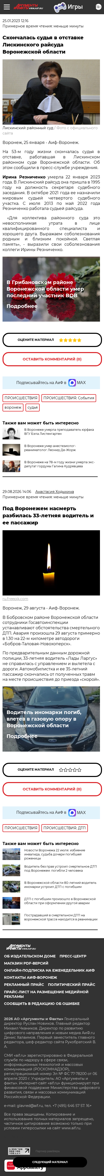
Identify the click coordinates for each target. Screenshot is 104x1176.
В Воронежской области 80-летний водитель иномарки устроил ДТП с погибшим (60, 885)
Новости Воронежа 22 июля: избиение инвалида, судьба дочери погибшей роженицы (54, 854)
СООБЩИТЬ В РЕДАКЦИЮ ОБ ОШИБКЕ (42, 1003)
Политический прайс (71, 984)
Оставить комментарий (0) (52, 359)
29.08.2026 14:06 (17, 491)
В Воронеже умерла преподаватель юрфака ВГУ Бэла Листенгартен (59, 432)
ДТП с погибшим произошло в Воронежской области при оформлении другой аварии (60, 901)
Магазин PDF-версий (26, 963)
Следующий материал (50, 1162)
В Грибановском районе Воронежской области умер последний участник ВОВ (45, 289)
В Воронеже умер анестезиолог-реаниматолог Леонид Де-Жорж (50, 448)
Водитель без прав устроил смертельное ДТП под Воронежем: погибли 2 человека (60, 868)
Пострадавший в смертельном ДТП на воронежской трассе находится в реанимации (60, 917)
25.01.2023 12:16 (16, 21)
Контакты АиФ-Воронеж (30, 977)
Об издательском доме (30, 956)
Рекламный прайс (24, 984)
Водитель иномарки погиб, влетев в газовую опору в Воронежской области (44, 718)
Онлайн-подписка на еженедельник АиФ (49, 970)
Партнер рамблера (48, 1151)
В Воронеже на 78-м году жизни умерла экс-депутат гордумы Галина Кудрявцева (59, 464)
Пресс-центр (73, 956)
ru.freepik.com (15, 599)
